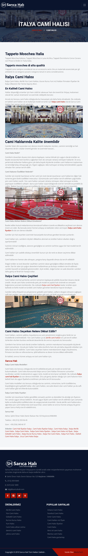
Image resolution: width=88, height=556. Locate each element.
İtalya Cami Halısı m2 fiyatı (62, 431)
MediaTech (78, 552)
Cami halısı (51, 527)
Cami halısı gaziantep (55, 537)
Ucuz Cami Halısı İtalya (29, 436)
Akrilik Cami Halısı (13, 510)
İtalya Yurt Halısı (67, 434)
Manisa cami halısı (54, 534)
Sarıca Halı (37, 30)
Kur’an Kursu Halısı (13, 520)
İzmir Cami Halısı (54, 517)
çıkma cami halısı (13, 534)
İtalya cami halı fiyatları (51, 285)
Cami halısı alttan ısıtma (15, 527)
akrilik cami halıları (53, 338)
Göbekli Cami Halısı (13, 517)
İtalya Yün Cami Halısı (51, 434)
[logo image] (12, 5)
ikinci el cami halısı (54, 530)
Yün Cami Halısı (12, 513)
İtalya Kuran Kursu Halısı (32, 434)
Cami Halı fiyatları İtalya (22, 429)
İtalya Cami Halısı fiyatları (40, 431)
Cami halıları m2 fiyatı (56, 520)
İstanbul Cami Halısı (55, 513)
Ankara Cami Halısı (54, 510)
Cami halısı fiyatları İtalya (43, 429)
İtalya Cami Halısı (22, 431)
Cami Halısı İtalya (61, 429)
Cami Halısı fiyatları (55, 523)
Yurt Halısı (10, 523)
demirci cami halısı (13, 530)
